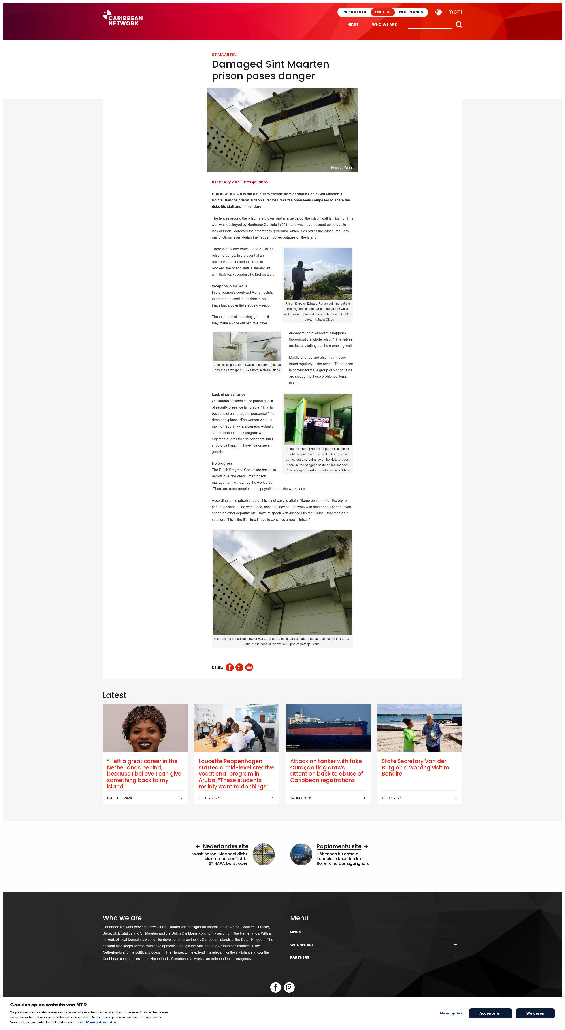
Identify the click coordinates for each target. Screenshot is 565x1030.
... (254, 958)
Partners (299, 957)
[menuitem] (353, 24)
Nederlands (411, 12)
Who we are (384, 24)
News (353, 24)
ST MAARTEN (224, 54)
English (382, 12)
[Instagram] (289, 987)
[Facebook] (275, 987)
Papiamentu (354, 12)
